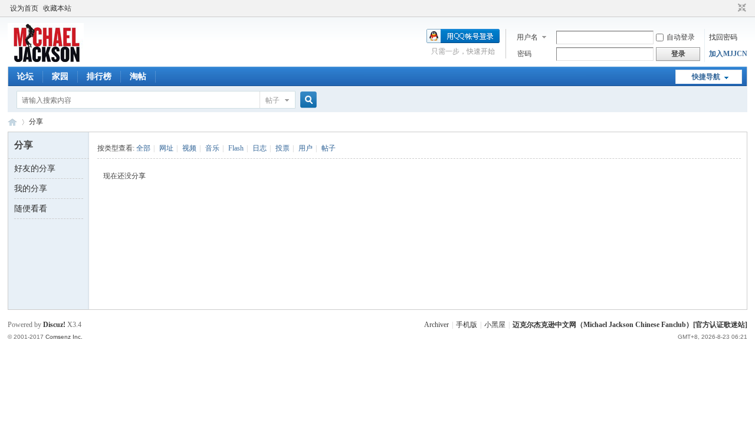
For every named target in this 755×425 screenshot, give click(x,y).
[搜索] (307, 100)
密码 (524, 54)
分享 (36, 121)
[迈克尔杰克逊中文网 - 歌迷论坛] (46, 59)
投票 (282, 148)
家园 (60, 76)
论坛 (25, 76)
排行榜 (99, 76)
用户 (305, 148)
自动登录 (681, 37)
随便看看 (30, 208)
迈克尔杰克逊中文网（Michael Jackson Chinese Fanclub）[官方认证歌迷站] (630, 325)
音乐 (212, 148)
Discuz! (54, 325)
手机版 (466, 325)
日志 (259, 148)
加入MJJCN (728, 54)
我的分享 (30, 188)
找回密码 (723, 37)
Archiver (436, 325)
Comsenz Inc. (64, 337)
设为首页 (24, 8)
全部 (143, 148)
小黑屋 (494, 325)
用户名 (527, 37)
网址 (166, 148)
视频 (189, 148)
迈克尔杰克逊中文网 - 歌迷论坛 (12, 121)
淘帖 (138, 76)
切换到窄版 (740, 8)
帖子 (272, 100)
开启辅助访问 (731, 8)
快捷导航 (706, 77)
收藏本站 (57, 8)
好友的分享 (34, 168)
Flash (236, 148)
